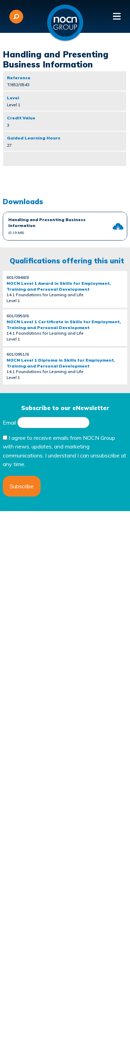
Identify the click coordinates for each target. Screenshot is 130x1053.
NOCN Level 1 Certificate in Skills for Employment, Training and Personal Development (64, 324)
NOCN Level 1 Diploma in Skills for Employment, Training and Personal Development (61, 363)
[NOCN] (65, 23)
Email (9, 422)
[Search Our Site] (16, 17)
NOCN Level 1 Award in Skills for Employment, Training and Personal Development (59, 286)
